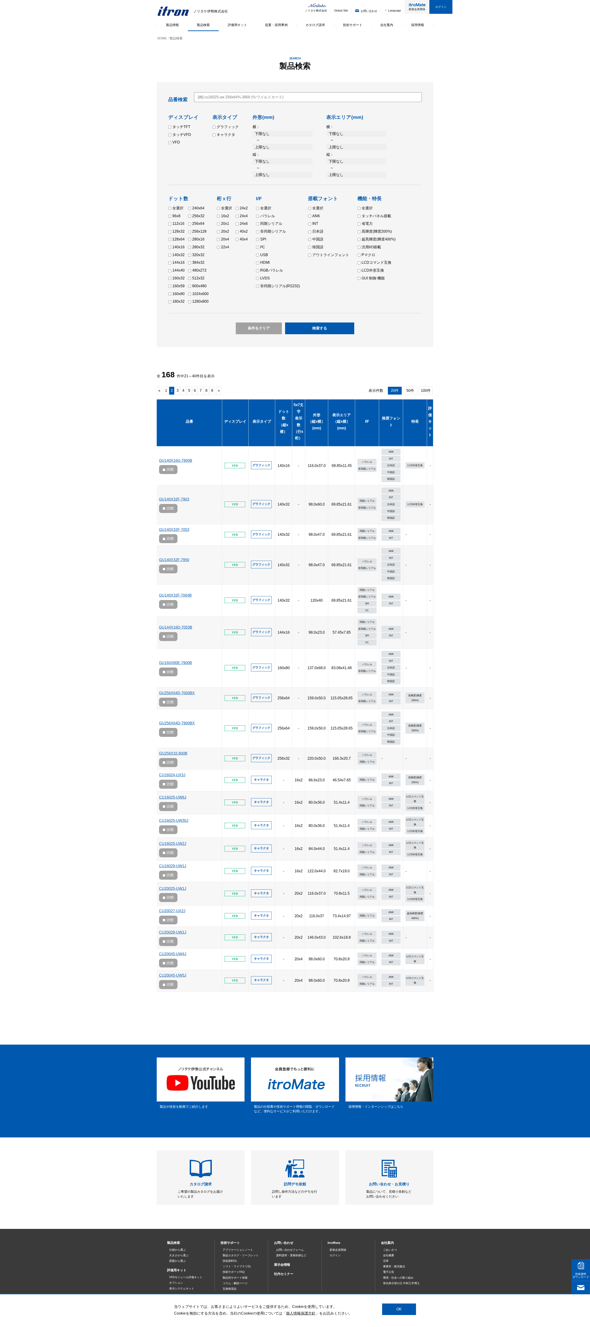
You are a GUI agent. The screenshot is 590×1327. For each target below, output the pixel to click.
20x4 (225, 239)
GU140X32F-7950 (174, 560)
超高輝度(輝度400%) (378, 239)
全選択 (177, 208)
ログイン (440, 7)
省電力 (367, 224)
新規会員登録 (417, 9)
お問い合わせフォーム (290, 1249)
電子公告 (388, 1272)
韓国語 (317, 247)
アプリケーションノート (238, 1249)
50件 (410, 391)
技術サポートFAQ (234, 1272)
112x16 (178, 224)
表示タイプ (262, 421)
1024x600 (200, 294)
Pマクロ (368, 255)
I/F (367, 421)
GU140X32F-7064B (175, 595)
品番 (189, 421)
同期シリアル (271, 224)
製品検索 (173, 1243)
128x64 (178, 239)
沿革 (386, 1261)
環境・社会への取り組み (398, 1277)
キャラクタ (226, 135)
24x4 (244, 216)
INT (315, 224)
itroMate (333, 1243)
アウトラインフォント (330, 255)
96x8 (176, 216)
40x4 (244, 239)
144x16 (178, 262)
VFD (176, 142)
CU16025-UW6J (172, 797)
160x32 (178, 278)
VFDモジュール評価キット (185, 1277)
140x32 (178, 255)
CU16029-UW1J (172, 866)
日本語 (317, 231)
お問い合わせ (283, 1243)
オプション (176, 1282)
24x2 (244, 208)
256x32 (198, 216)
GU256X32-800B (173, 753)
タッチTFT (181, 127)
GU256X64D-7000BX (177, 693)
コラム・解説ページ (235, 1283)
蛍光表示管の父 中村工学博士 (401, 1283)
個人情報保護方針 (301, 1313)
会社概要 (388, 1255)
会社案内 (387, 1243)
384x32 (198, 262)
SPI (263, 239)
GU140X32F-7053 (174, 530)
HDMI (265, 262)
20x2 (225, 231)
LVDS (265, 278)
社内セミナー (283, 1274)
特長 (415, 421)
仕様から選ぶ (177, 1249)
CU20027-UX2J (172, 911)
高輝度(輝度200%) (377, 231)
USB (264, 255)
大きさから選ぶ (179, 1255)
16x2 (225, 216)
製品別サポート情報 (235, 1277)
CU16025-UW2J (172, 844)
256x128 (199, 231)
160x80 (178, 294)
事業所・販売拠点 (394, 1266)
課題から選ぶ (177, 1261)
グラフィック (228, 127)
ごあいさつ (390, 1249)
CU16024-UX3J (172, 775)
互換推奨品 (229, 1288)
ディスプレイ (235, 421)
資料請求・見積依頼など (291, 1255)
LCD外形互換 (373, 270)
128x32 (178, 231)
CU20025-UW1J (172, 889)
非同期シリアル (273, 231)
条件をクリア (259, 328)
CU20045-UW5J (172, 975)
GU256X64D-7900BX (177, 723)
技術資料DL (230, 1261)
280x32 (198, 247)
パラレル (267, 216)
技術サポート (230, 1243)
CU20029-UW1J (172, 932)
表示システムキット (181, 1288)
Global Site (341, 10)
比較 (170, 469)
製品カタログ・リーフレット (241, 1255)
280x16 (198, 239)
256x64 (198, 224)
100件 (426, 391)
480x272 (199, 270)
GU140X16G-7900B (175, 461)
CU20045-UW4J (172, 954)
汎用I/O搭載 (371, 247)
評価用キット (176, 1270)
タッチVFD (181, 135)
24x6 (244, 224)
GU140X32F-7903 (174, 499)
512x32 (198, 278)
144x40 (178, 270)
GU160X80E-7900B (175, 663)
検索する (319, 328)
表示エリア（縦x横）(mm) (341, 421)
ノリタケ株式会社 (313, 10)
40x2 (244, 231)
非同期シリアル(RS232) (280, 286)
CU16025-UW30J (173, 821)
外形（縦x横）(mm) (316, 421)
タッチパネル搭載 (376, 216)
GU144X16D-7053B (175, 627)
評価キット (430, 421)
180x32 (178, 301)
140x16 (178, 247)
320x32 (198, 255)
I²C (262, 247)
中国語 (317, 239)
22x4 (225, 247)
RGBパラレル (271, 270)
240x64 (198, 208)
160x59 (178, 286)
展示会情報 (282, 1264)
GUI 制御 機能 (373, 278)
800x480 (199, 286)
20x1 (225, 224)
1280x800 (200, 301)
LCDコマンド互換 (376, 262)
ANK (316, 216)
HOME (162, 38)
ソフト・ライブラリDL (237, 1266)
